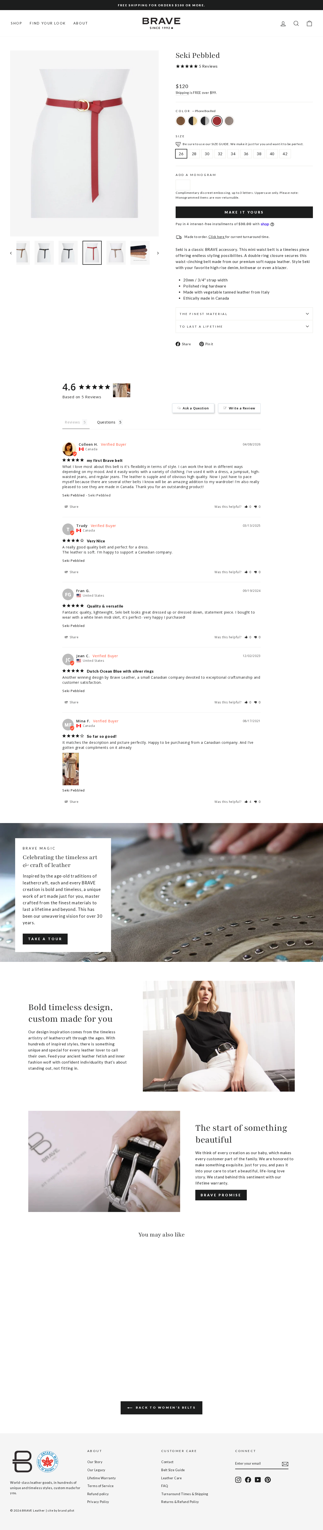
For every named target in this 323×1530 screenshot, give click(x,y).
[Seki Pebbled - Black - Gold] (20, 1358)
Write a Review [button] (242, 408)
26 (181, 153)
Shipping (182, 93)
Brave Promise (221, 1195)
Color (196, 111)
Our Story (95, 1462)
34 (233, 153)
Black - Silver (205, 121)
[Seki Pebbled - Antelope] (13, 1358)
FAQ (164, 1486)
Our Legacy (96, 1470)
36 (246, 153)
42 (285, 153)
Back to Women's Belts (165, 1407)
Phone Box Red (217, 121)
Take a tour (45, 939)
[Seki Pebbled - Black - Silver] (27, 1358)
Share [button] (74, 507)
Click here (216, 237)
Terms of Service (100, 1486)
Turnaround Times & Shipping (184, 1494)
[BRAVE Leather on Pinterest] (268, 1480)
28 (194, 153)
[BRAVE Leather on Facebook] (248, 1480)
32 (220, 153)
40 (272, 153)
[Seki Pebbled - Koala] (40, 1358)
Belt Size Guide (173, 1470)
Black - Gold (193, 121)
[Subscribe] (285, 1463)
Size (180, 136)
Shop (16, 23)
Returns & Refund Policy (180, 1502)
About (80, 23)
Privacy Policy (98, 1502)
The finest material (204, 314)
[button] (248, 507)
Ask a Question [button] (196, 408)
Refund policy (98, 1494)
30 (207, 153)
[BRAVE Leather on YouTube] (258, 1480)
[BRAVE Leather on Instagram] (238, 1480)
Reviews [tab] (72, 422)
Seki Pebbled (73, 495)
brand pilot (66, 1510)
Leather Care (171, 1478)
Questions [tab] (106, 422)
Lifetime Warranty (101, 1478)
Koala (229, 121)
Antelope (181, 121)
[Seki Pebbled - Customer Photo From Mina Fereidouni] (121, 390)
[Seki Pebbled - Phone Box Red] (34, 1358)
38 (259, 153)
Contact (167, 1462)
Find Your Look (48, 23)
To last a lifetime (201, 326)
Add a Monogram (196, 175)
